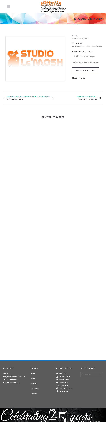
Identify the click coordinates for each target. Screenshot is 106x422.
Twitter (63, 374)
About (33, 379)
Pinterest (64, 379)
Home (33, 374)
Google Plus (66, 388)
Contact (34, 394)
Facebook (63, 385)
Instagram (64, 376)
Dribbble (64, 391)
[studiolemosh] (35, 84)
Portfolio (34, 384)
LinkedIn (63, 382)
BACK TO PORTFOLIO (86, 70)
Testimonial (35, 389)
